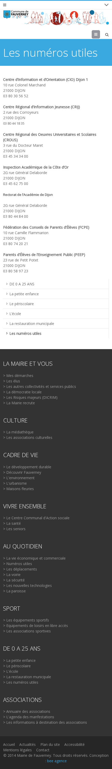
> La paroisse (14, 590)
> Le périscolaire (17, 665)
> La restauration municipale (27, 676)
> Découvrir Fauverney (22, 472)
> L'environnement (19, 477)
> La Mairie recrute (19, 402)
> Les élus (11, 381)
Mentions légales (17, 749)
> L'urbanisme (15, 483)
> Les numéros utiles (20, 682)
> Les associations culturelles (27, 437)
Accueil (9, 744)
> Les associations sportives (27, 631)
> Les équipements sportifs (26, 620)
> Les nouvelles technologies (27, 585)
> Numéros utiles (17, 563)
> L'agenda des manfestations (28, 716)
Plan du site (50, 744)
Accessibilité (74, 744)
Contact (42, 749)
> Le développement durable (27, 466)
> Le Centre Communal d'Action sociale (36, 517)
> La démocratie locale (22, 391)
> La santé (12, 523)
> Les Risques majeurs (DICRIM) (30, 397)
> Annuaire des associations (26, 711)
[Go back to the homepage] (56, 17)
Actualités (27, 744)
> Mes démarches (18, 375)
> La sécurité (14, 580)
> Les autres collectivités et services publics (39, 386)
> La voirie (12, 574)
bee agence (57, 760)
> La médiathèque (18, 432)
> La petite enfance (19, 660)
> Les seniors (14, 528)
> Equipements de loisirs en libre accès (35, 625)
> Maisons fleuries (18, 488)
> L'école (10, 671)
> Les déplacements (20, 569)
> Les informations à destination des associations (45, 722)
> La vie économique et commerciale (34, 558)
